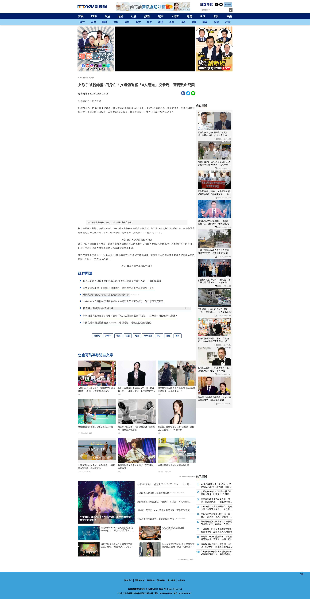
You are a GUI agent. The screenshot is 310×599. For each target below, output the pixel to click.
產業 (171, 22)
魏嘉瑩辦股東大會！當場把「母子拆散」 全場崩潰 (137, 466)
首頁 (80, 16)
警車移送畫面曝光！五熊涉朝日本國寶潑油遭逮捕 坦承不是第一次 (176, 389)
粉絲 (118, 336)
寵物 (160, 22)
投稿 (216, 22)
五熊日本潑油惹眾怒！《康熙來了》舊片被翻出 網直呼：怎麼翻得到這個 (96, 389)
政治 (107, 16)
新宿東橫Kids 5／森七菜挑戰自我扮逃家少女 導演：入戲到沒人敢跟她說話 (117, 529)
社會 (133, 16)
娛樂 (147, 16)
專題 (189, 16)
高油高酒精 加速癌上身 (173, 527)
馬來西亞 (148, 336)
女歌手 (108, 336)
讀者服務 (161, 580)
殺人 (159, 336)
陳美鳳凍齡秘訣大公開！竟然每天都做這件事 (106, 294)
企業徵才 (182, 580)
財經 (120, 16)
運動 (115, 22)
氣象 (205, 22)
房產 (183, 22)
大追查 (175, 16)
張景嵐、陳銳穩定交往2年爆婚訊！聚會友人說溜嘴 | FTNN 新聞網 (176, 428)
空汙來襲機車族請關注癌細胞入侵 (173, 465)
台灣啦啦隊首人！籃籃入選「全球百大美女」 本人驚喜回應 (164, 484)
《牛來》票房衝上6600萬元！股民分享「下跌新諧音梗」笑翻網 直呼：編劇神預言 (164, 510)
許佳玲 (97, 336)
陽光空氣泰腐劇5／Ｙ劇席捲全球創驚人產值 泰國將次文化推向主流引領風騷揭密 (117, 545)
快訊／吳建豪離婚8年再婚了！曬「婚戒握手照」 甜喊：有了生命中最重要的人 (136, 389)
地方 (82, 22)
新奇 (149, 22)
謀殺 (128, 336)
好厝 (227, 22)
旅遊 (127, 22)
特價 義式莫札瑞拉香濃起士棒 (98, 308)
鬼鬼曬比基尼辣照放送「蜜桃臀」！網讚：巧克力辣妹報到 (164, 502)
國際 (104, 22)
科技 (138, 22)
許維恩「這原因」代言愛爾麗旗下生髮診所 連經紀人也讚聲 (136, 428)
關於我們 (128, 580)
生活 (202, 16)
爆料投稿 (171, 580)
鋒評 (160, 16)
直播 (229, 16)
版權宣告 (151, 580)
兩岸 (93, 22)
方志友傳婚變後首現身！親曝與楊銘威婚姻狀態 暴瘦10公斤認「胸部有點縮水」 (178, 545)
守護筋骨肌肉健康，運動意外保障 (153, 493)
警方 (177, 336)
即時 (94, 16)
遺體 (168, 336)
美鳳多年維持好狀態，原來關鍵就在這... (156, 519)
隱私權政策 (139, 580)
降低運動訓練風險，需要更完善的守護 (95, 427)
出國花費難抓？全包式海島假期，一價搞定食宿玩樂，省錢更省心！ (96, 466)
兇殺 (137, 336)
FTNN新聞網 (83, 78)
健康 (194, 22)
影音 (216, 16)
